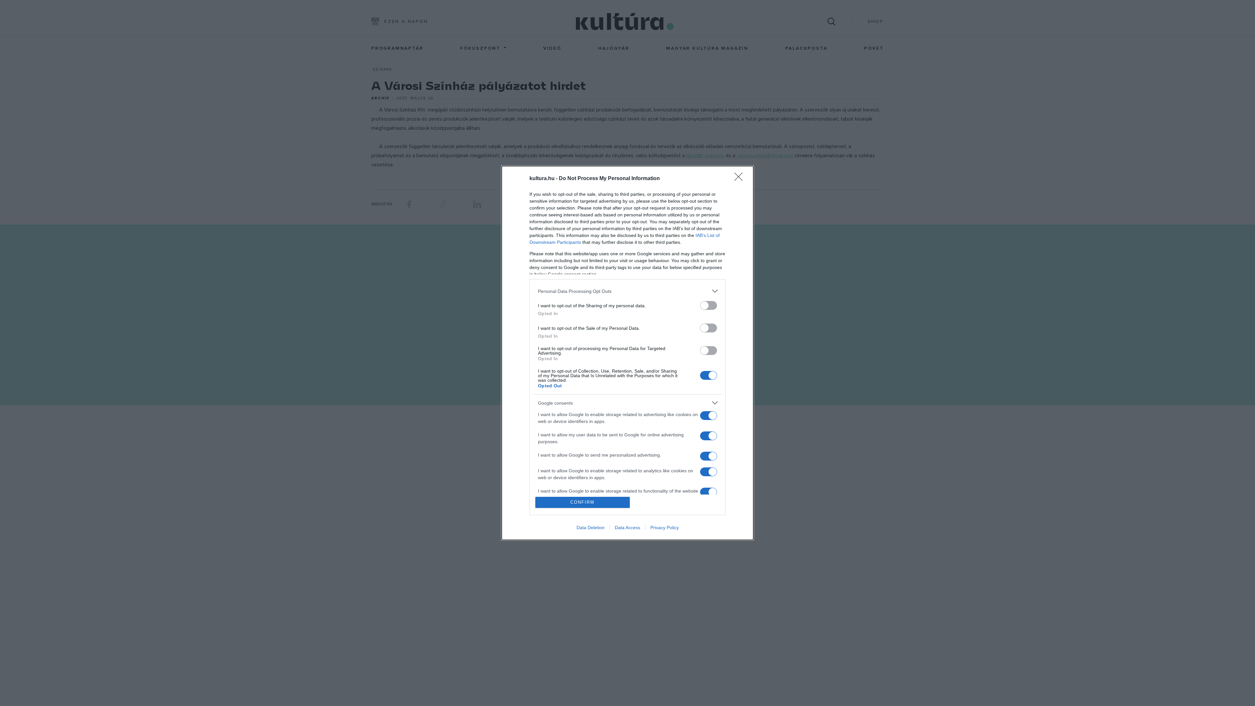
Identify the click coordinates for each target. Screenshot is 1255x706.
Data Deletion (591, 527)
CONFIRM (582, 502)
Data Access (627, 527)
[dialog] (627, 353)
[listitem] (627, 291)
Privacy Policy (664, 527)
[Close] (740, 179)
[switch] (708, 305)
